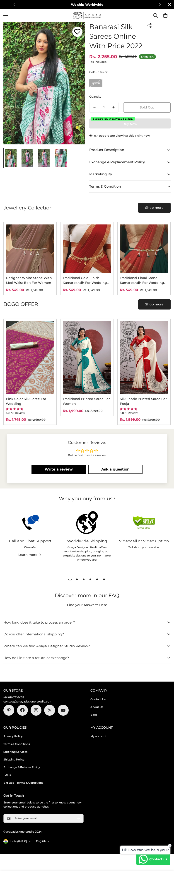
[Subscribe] (79, 818)
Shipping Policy (13, 759)
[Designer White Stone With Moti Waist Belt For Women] (30, 248)
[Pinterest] (8, 710)
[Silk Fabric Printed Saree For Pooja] (144, 357)
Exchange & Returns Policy (21, 767)
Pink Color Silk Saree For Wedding (26, 401)
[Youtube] (63, 710)
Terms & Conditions (16, 744)
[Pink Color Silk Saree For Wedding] (30, 357)
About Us (96, 707)
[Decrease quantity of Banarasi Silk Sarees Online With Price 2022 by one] (94, 107)
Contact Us (98, 699)
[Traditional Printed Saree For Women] (87, 357)
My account (98, 736)
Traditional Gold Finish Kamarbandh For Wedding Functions (85, 280)
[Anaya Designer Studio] (87, 15)
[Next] (160, 4)
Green (96, 83)
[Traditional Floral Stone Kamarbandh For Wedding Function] (144, 248)
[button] (165, 15)
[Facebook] (22, 710)
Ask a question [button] (115, 469)
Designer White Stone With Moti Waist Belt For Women (29, 280)
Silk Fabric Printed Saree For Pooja (143, 401)
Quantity (95, 96)
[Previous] (14, 4)
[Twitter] (49, 710)
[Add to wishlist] (77, 32)
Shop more (154, 208)
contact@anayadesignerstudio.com (27, 701)
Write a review (59, 469)
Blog (93, 714)
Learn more (27, 555)
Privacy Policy (13, 736)
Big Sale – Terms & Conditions (23, 782)
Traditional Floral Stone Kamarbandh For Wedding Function (142, 280)
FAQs (7, 775)
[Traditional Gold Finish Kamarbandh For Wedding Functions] (87, 248)
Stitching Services (15, 751)
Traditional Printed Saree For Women (86, 401)
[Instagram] (36, 710)
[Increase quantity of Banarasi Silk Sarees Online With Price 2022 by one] (113, 107)
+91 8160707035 (13, 697)
